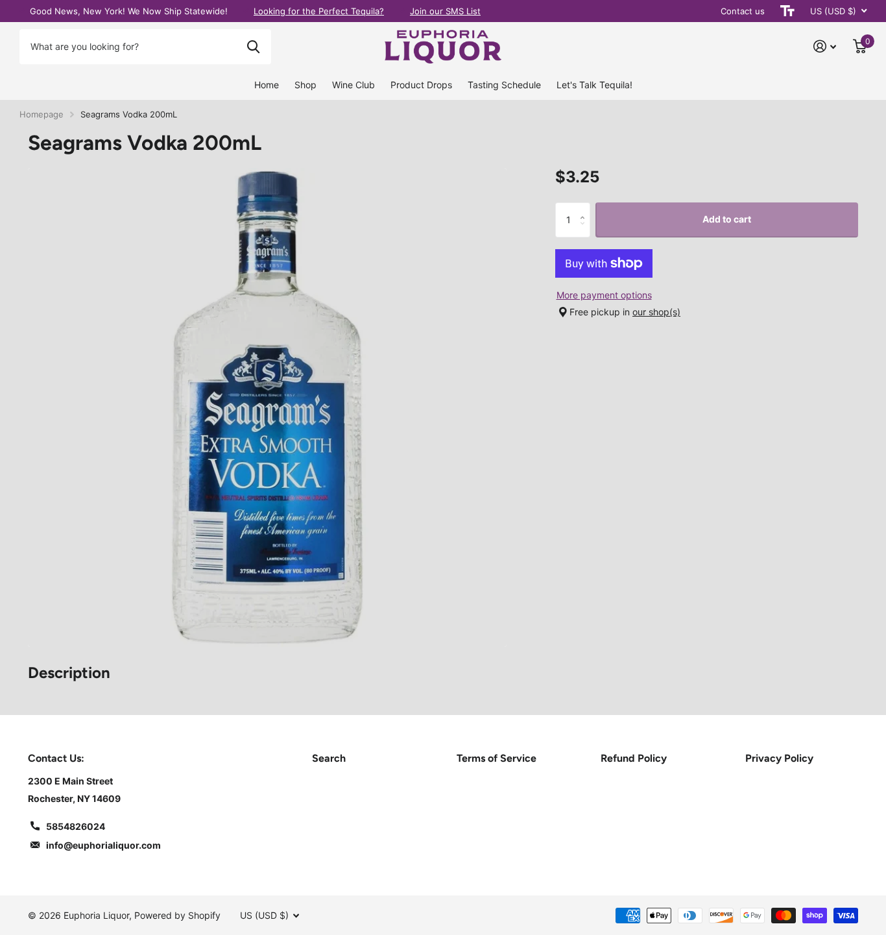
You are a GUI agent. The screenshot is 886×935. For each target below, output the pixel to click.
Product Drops (421, 84)
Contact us (743, 11)
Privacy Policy (779, 758)
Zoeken (253, 46)
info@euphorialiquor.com (103, 845)
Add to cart (726, 219)
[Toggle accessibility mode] (787, 11)
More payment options (604, 294)
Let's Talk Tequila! (594, 84)
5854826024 (75, 826)
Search (329, 758)
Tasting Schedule (504, 84)
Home (266, 84)
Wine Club (353, 84)
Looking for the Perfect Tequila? (319, 11)
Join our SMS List (445, 11)
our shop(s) (656, 311)
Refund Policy (634, 758)
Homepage (41, 114)
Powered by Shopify (177, 915)
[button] (585, 207)
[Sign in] (825, 46)
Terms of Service (496, 758)
